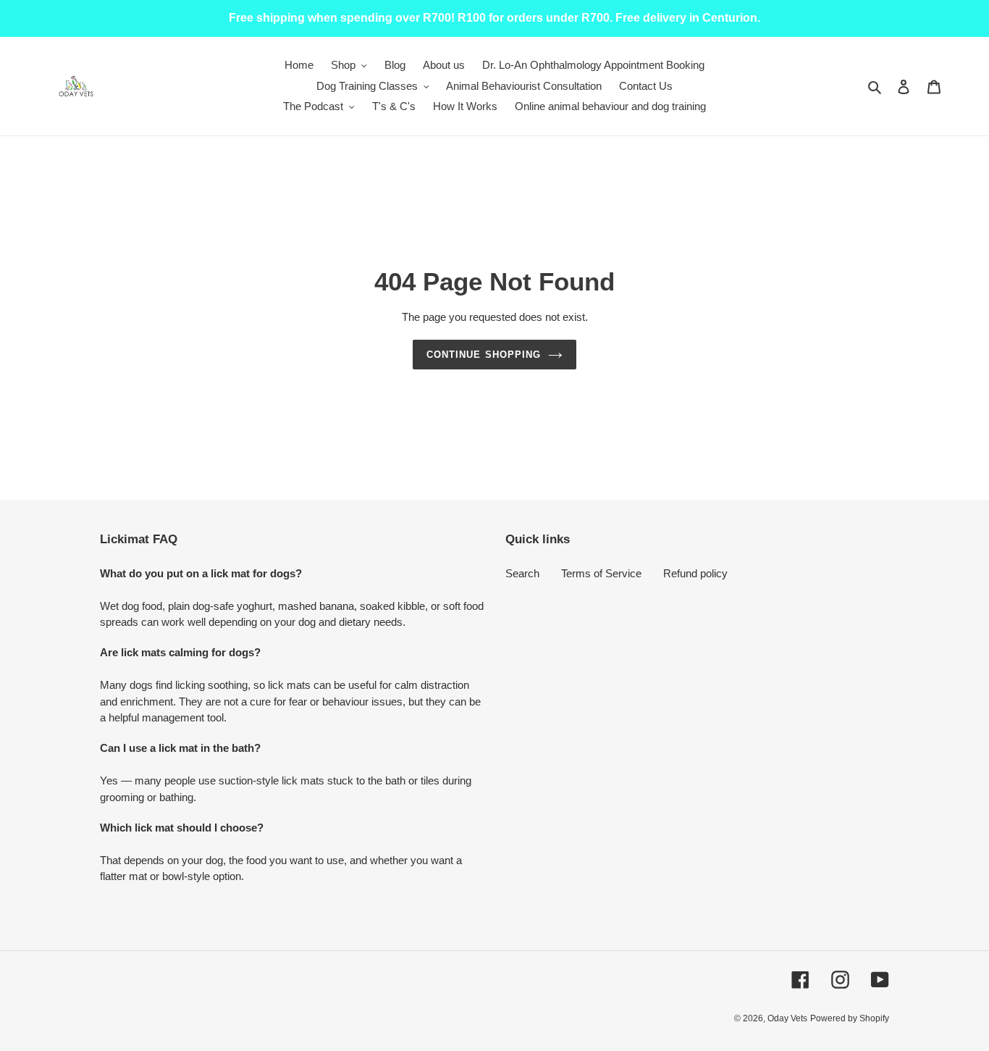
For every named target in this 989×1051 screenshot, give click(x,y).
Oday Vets (787, 1018)
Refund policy (695, 573)
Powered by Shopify (849, 1018)
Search (522, 573)
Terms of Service (601, 573)
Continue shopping (483, 354)
